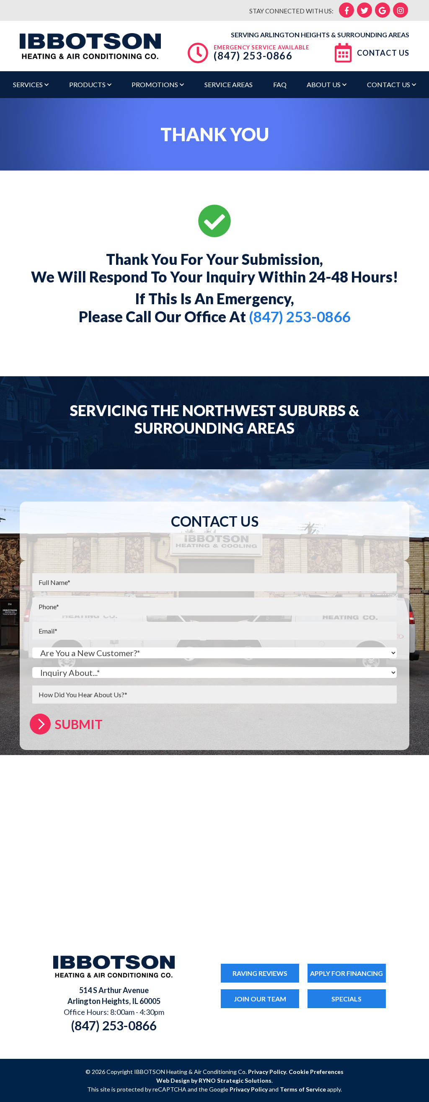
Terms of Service (303, 1089)
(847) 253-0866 (253, 55)
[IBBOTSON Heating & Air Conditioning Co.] (90, 45)
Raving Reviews (260, 973)
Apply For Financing (346, 973)
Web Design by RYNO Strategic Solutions (213, 1080)
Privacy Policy (267, 1071)
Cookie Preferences (316, 1071)
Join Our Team (260, 999)
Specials (346, 999)
